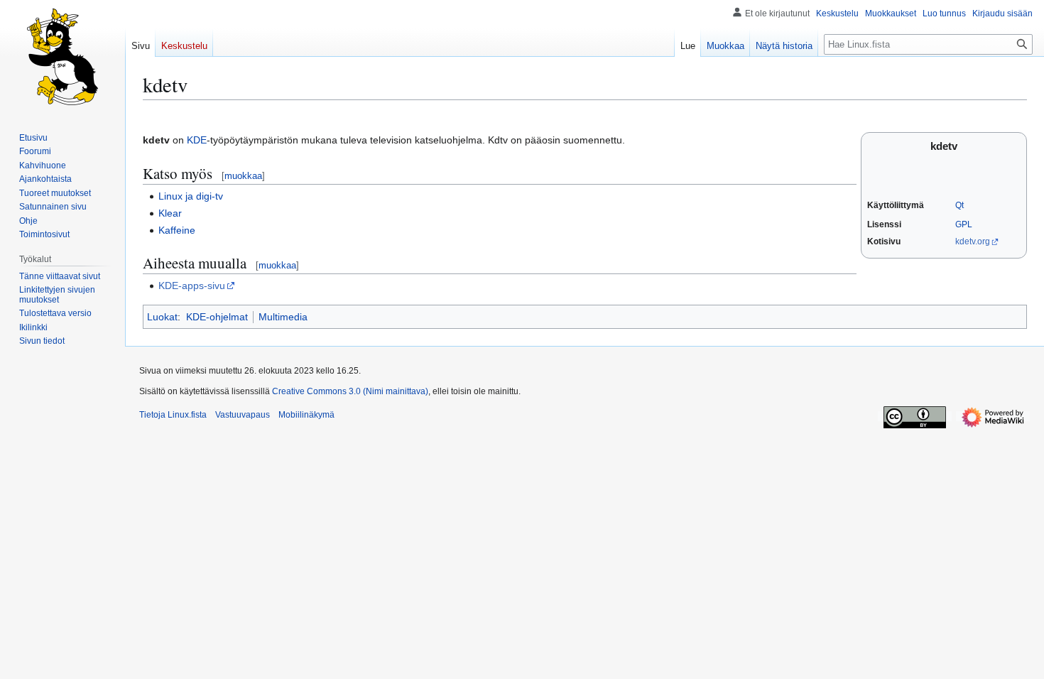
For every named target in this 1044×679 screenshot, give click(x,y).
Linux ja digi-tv (190, 196)
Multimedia (283, 316)
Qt (959, 205)
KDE (197, 140)
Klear (170, 213)
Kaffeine (176, 230)
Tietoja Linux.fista (173, 415)
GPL (963, 224)
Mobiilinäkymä (306, 415)
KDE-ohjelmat (217, 316)
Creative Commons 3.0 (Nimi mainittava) (350, 391)
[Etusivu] (62, 57)
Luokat (162, 316)
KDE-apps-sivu (191, 285)
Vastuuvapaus (242, 415)
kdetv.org (972, 241)
